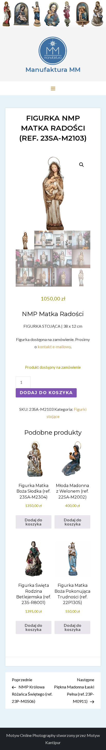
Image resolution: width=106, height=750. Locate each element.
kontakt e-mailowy (54, 346)
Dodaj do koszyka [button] (33, 521)
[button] (81, 164)
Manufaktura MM (53, 69)
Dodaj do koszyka (46, 392)
